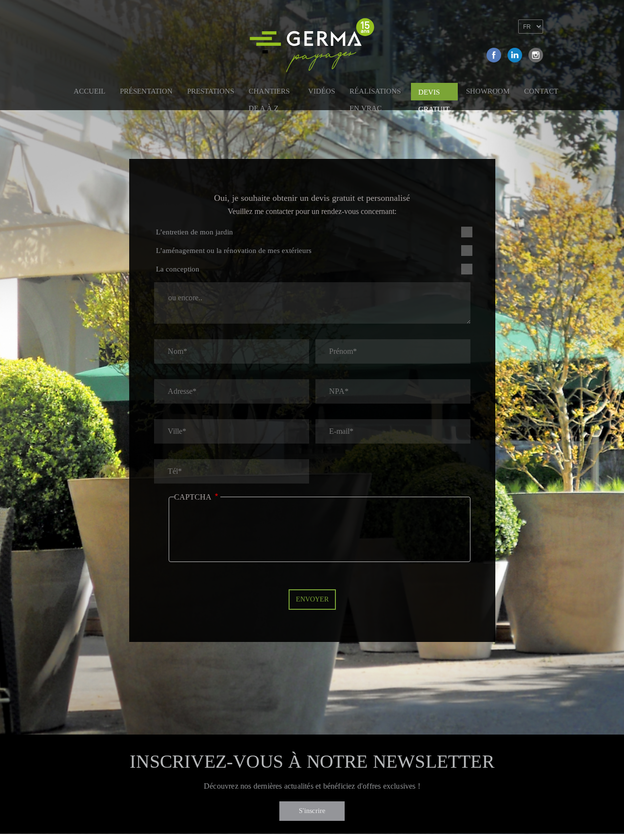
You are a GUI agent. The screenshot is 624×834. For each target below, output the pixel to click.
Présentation (146, 91)
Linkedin (514, 55)
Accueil (89, 91)
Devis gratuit (433, 94)
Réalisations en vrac (375, 92)
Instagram (535, 55)
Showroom (487, 91)
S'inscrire (312, 811)
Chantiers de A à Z (269, 92)
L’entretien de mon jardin (194, 232)
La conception (177, 269)
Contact (541, 91)
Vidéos (321, 91)
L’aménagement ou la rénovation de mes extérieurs (234, 250)
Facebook (494, 55)
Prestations (210, 91)
